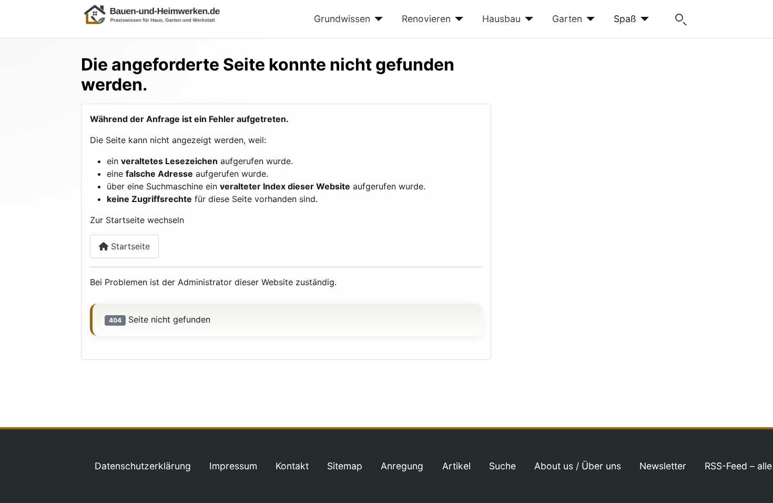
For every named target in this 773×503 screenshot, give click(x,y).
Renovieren (426, 18)
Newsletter (662, 465)
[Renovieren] (457, 19)
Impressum (233, 465)
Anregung (402, 465)
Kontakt (292, 465)
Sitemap (344, 465)
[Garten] (588, 19)
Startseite (129, 246)
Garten (567, 18)
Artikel (456, 465)
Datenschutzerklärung (143, 465)
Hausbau (501, 18)
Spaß (625, 18)
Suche (502, 465)
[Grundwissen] (376, 19)
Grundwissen (342, 18)
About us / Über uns (577, 465)
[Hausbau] (527, 19)
